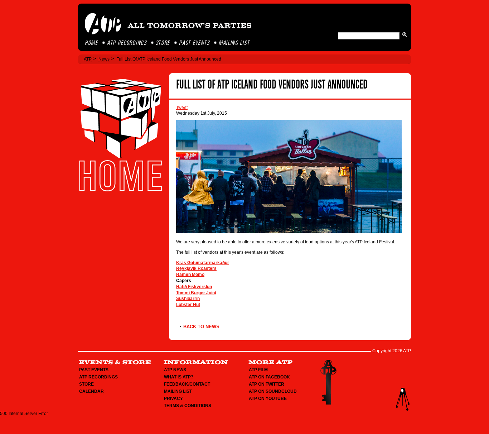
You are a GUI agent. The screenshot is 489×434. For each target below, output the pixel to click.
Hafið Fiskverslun (194, 286)
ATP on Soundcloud (273, 391)
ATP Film (258, 369)
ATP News (175, 369)
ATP (88, 59)
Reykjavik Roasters (196, 268)
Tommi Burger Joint (196, 292)
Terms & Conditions (187, 405)
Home (91, 43)
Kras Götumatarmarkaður (202, 262)
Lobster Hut (188, 304)
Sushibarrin (188, 298)
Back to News (201, 326)
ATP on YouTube (268, 398)
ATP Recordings (127, 43)
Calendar (91, 391)
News (104, 59)
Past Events (194, 43)
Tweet (182, 107)
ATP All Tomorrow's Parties (168, 23)
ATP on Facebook (269, 377)
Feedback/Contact (187, 384)
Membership (328, 382)
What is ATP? (178, 377)
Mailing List (234, 43)
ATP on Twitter (266, 384)
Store (163, 43)
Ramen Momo (190, 274)
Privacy (173, 398)
